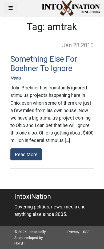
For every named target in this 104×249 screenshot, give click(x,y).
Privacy (73, 232)
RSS (86, 232)
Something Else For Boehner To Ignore (43, 63)
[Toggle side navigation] (10, 8)
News (15, 78)
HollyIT (19, 243)
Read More (26, 154)
